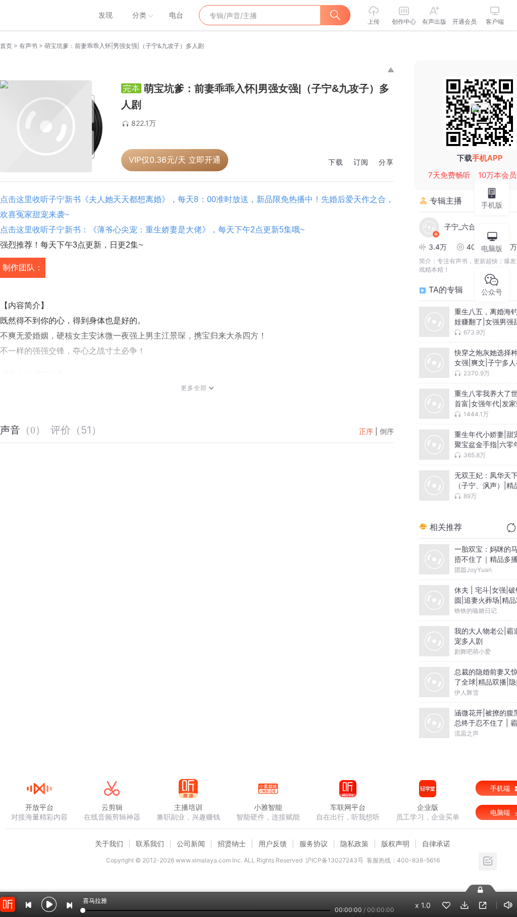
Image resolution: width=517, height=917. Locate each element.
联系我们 (150, 843)
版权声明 (395, 843)
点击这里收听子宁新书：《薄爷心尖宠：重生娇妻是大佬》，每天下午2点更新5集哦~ (152, 229)
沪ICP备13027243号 (334, 860)
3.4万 (438, 247)
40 (471, 247)
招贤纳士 (232, 843)
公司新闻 (191, 843)
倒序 (387, 431)
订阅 (361, 162)
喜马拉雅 (39, 15)
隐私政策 (354, 843)
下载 (335, 162)
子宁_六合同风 (467, 226)
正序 (366, 431)
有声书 (28, 46)
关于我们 (109, 843)
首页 (6, 46)
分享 (386, 162)
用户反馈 (272, 843)
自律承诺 (436, 843)
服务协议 (313, 843)
